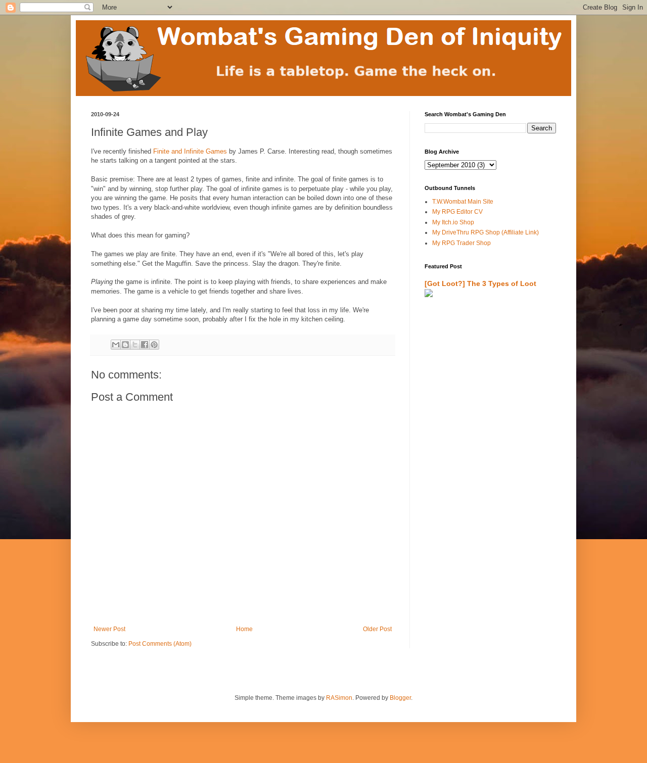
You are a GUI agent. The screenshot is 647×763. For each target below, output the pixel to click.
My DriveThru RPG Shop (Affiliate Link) (485, 232)
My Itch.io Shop (453, 222)
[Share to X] (135, 345)
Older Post (377, 629)
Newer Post (109, 629)
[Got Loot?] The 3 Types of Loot (480, 283)
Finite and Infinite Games (190, 151)
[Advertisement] (484, 423)
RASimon (339, 697)
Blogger (400, 697)
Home (244, 629)
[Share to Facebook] (145, 345)
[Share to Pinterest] (154, 345)
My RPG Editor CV (457, 211)
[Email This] (116, 345)
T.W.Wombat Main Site (462, 201)
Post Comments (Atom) (160, 643)
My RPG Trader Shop (461, 243)
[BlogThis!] (125, 345)
